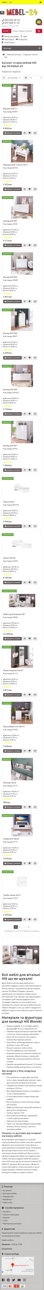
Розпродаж (23, 39)
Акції (25, 36)
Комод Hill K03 (10, 277)
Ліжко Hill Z (8, 502)
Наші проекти (9, 42)
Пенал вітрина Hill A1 (13, 670)
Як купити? (7, 1190)
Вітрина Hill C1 (10, 108)
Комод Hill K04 (10, 333)
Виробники (7, 1199)
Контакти (6, 1212)
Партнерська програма (12, 1224)
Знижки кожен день (11, 1215)
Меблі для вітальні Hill (14, 614)
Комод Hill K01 (10, 221)
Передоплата (8, 1196)
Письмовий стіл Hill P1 (14, 726)
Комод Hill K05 (10, 389)
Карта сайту (7, 1202)
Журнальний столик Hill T (15, 165)
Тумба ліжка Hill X (12, 895)
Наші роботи (9, 39)
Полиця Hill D (9, 783)
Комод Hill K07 (10, 445)
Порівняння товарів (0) (11, 72)
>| (28, 927)
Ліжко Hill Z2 (9, 558)
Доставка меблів (9, 1193)
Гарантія (6, 1218)
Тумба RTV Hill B (11, 839)
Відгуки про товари (11, 36)
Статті (5, 1221)
